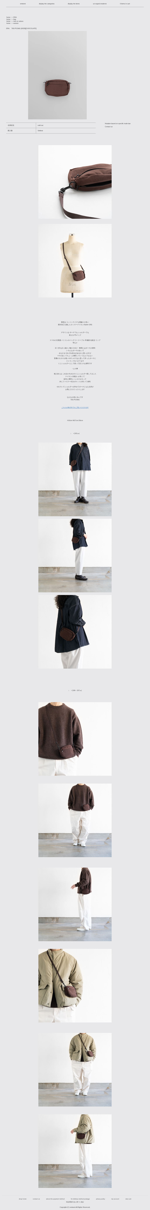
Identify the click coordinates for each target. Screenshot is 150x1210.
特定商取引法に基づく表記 (75, 1202)
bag (14, 19)
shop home (23, 1199)
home (8, 17)
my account (115, 1199)
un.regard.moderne (100, 4)
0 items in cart (125, 4)
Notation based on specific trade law (118, 123)
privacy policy (100, 1199)
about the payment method (55, 1199)
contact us (36, 1199)
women (15, 23)
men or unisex (18, 21)
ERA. (15, 17)
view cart (128, 1199)
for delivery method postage (80, 1199)
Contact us (109, 126)
